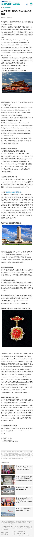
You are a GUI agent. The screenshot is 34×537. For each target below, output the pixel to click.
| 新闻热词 (7, 7)
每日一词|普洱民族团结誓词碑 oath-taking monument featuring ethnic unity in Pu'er (24, 478)
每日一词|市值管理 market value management (23, 488)
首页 (2, 7)
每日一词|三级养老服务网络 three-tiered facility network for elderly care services (24, 468)
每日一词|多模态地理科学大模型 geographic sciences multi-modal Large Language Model (24, 500)
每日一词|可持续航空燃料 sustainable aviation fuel (23, 509)
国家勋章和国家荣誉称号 (13, 192)
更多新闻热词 (5, 462)
